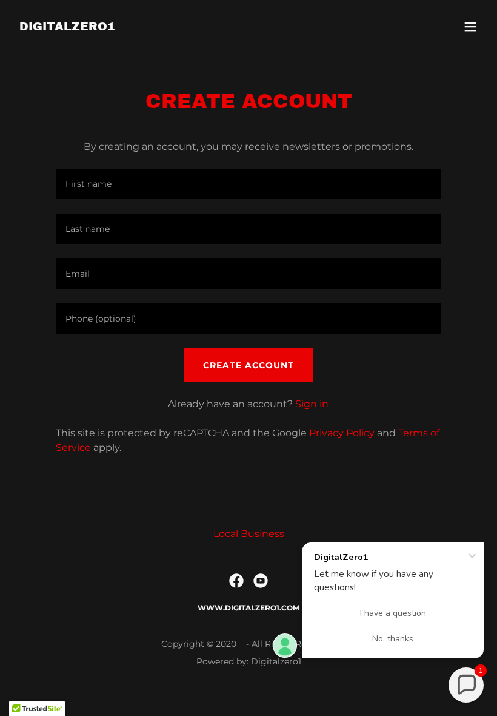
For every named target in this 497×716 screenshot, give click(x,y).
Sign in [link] (312, 404)
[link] (67, 27)
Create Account (248, 365)
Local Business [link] (248, 533)
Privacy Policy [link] (342, 433)
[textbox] (248, 184)
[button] (470, 27)
